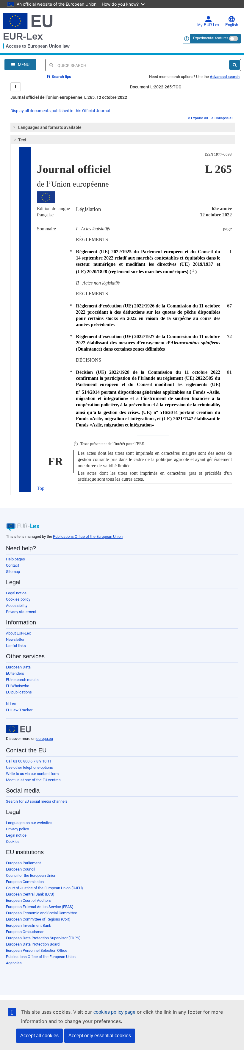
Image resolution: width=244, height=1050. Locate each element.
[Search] (234, 65)
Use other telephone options (29, 767)
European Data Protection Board (33, 944)
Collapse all (224, 118)
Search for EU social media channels (37, 801)
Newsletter (15, 639)
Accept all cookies (39, 1035)
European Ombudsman (25, 931)
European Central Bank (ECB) (30, 894)
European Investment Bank (28, 925)
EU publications (19, 692)
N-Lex (11, 703)
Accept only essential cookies (99, 1035)
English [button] (231, 25)
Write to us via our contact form (32, 773)
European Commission (25, 881)
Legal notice (16, 593)
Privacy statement (21, 612)
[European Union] (18, 729)
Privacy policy (17, 829)
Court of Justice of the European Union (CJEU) (44, 888)
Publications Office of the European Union (88, 536)
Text (22, 140)
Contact (12, 565)
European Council (20, 869)
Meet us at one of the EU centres (33, 780)
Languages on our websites (29, 823)
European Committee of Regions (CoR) (38, 919)
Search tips (61, 76)
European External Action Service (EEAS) (39, 906)
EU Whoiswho (17, 686)
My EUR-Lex (208, 25)
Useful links (16, 645)
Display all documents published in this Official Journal (60, 110)
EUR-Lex (23, 36)
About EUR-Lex (18, 633)
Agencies (14, 963)
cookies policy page (114, 1012)
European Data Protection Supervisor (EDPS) (43, 938)
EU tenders (15, 673)
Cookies (13, 841)
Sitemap (13, 571)
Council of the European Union (31, 875)
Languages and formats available (50, 127)
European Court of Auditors (28, 900)
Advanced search (225, 76)
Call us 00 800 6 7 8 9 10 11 (28, 761)
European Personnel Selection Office (36, 950)
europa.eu (44, 738)
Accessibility (16, 605)
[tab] (123, 127)
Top (40, 488)
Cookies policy (18, 599)
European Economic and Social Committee (41, 913)
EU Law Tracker (19, 710)
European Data (18, 667)
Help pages (15, 559)
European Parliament (23, 863)
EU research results (22, 679)
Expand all (199, 118)
